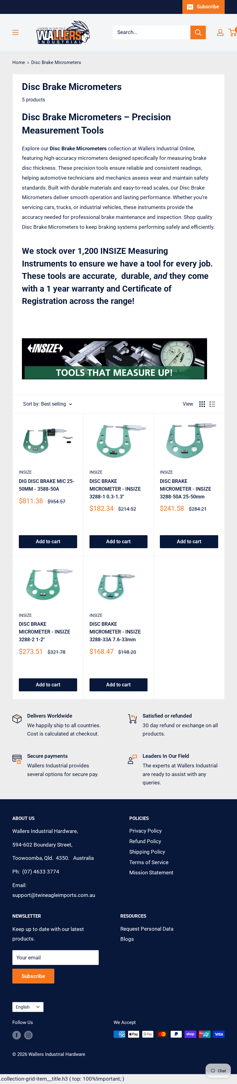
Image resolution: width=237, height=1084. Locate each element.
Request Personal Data (146, 929)
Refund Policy (145, 841)
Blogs (127, 939)
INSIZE (25, 472)
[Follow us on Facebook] (16, 1035)
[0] (233, 32)
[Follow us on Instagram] (28, 1035)
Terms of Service (148, 862)
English (23, 1007)
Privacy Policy (145, 831)
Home (18, 62)
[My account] (220, 32)
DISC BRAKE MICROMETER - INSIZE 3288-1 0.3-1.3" (115, 489)
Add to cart (48, 541)
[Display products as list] (212, 404)
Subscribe (208, 7)
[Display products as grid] (202, 404)
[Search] (198, 32)
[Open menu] (15, 32)
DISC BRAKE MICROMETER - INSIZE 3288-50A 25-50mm (185, 489)
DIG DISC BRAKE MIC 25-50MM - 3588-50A (46, 485)
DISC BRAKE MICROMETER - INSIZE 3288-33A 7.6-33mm (115, 631)
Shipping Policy (147, 852)
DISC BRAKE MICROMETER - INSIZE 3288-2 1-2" (44, 631)
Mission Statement (151, 872)
